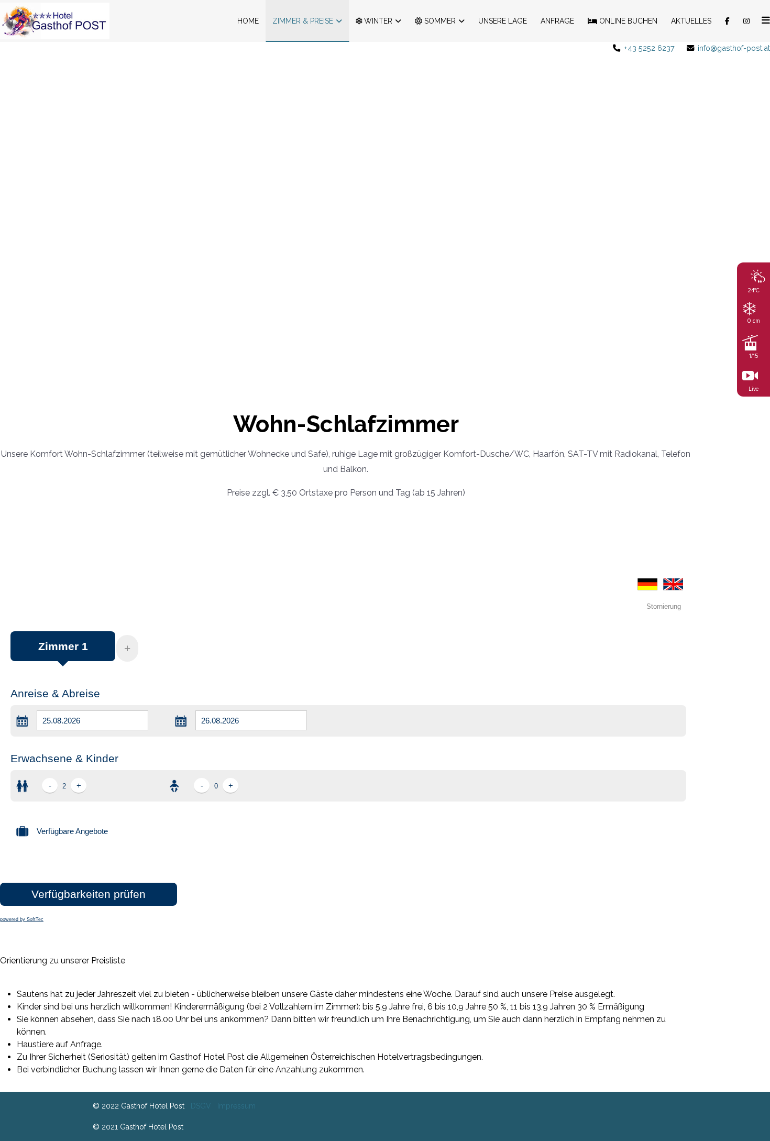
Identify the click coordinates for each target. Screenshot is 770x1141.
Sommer (439, 21)
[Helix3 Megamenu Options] (763, 21)
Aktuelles (691, 21)
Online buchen (627, 21)
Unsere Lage (502, 21)
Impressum (236, 1106)
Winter (377, 21)
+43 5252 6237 (649, 47)
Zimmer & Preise (302, 21)
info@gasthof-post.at (734, 47)
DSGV (201, 1106)
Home (248, 21)
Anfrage (557, 21)
